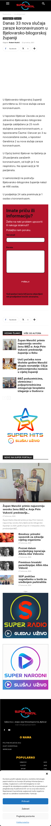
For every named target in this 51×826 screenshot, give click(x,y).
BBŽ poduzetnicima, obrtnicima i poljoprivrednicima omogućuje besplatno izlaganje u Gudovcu (31, 384)
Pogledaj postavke (25, 816)
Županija (18, 18)
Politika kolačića (22, 822)
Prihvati (25, 801)
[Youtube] (9, 730)
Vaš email (10, 235)
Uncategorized (19, 14)
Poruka (9, 247)
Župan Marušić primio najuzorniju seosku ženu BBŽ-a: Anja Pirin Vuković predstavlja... (24, 509)
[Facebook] (4, 730)
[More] (34, 48)
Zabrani (25, 808)
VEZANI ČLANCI (12, 333)
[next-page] (8, 398)
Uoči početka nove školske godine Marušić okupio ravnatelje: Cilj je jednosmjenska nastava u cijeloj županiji (33, 365)
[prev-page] (4, 398)
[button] (47, 773)
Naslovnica (7, 14)
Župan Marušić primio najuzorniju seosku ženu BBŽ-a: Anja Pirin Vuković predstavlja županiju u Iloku (32, 346)
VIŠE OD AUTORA (32, 333)
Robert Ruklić (14, 42)
